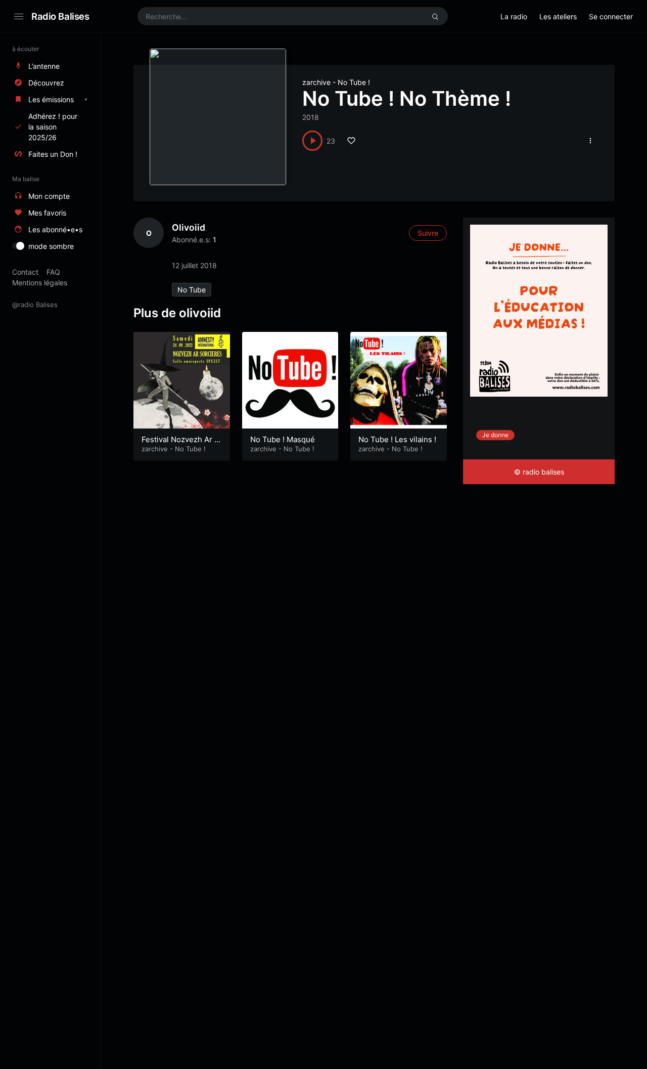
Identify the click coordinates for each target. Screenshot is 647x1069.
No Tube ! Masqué (282, 439)
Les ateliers (558, 16)
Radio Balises (60, 16)
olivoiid (188, 227)
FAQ (53, 272)
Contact (25, 272)
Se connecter (611, 16)
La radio (513, 16)
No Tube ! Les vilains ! (397, 439)
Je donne (495, 435)
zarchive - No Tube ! (336, 82)
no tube (191, 289)
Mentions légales (39, 282)
